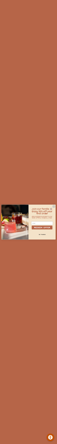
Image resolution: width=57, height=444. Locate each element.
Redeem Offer (42, 227)
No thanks (42, 234)
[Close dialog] (54, 206)
